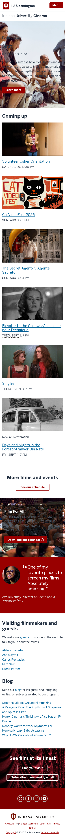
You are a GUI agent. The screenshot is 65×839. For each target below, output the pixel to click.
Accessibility (11, 823)
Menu (56, 5)
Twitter (20, 798)
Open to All (45, 823)
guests (24, 637)
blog (18, 690)
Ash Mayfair (10, 655)
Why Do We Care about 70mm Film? (26, 735)
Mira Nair (8, 664)
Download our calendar (24, 540)
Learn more (15, 90)
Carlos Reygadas (13, 660)
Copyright (11, 832)
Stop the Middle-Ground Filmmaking (26, 703)
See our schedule (32, 487)
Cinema (24, 16)
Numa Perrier (11, 669)
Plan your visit (32, 768)
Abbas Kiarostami (14, 650)
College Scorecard (28, 823)
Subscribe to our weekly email (32, 777)
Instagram (36, 798)
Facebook (28, 798)
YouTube (44, 798)
